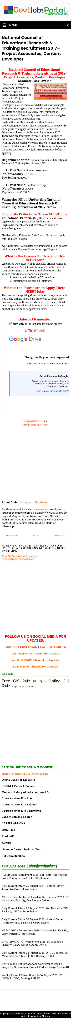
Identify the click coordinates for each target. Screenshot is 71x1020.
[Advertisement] (35, 462)
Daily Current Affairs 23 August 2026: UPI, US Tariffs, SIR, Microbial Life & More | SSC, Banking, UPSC (35, 954)
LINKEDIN (60, 647)
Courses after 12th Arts (17, 798)
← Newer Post (10, 535)
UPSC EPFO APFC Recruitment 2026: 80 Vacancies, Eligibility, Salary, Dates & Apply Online (33, 943)
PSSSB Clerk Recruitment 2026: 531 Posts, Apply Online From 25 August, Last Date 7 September (34, 876)
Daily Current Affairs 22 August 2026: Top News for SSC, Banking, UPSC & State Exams (35, 910)
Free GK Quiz (16, 680)
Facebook (41, 502)
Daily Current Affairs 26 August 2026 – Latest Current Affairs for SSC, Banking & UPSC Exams (33, 921)
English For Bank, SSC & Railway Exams (25, 773)
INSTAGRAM (29, 647)
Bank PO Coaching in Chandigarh (20, 556)
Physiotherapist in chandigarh (18, 558)
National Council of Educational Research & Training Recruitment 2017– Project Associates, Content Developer (31, 48)
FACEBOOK (12, 647)
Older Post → (61, 535)
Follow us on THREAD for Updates (35, 666)
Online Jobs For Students (18, 779)
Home (36, 535)
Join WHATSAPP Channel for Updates (35, 660)
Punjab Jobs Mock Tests (24, 686)
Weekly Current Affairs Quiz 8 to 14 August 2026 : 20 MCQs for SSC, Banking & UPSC (32, 976)
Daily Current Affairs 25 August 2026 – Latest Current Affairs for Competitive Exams (33, 887)
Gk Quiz (39, 681)
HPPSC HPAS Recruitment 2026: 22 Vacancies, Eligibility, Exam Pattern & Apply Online (35, 932)
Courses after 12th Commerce (21, 810)
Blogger (46, 1016)
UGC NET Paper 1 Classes (18, 786)
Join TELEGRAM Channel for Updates (35, 653)
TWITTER (46, 647)
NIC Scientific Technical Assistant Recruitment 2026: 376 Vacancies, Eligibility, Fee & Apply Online (35, 898)
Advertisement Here (35, 425)
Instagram (26, 502)
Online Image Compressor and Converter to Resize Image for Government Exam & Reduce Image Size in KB (35, 965)
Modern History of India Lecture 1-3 (25, 792)
